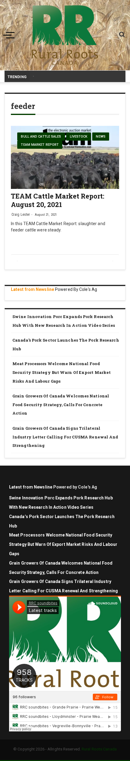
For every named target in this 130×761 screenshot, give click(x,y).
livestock (79, 137)
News (100, 137)
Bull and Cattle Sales (41, 137)
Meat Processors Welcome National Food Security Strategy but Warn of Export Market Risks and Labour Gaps (61, 372)
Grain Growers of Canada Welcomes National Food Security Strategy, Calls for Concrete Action (60, 404)
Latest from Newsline (32, 289)
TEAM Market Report (40, 145)
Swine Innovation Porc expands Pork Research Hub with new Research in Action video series (63, 321)
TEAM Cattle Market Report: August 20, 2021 (58, 200)
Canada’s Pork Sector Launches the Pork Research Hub (65, 344)
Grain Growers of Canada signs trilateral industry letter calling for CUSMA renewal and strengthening (65, 436)
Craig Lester (20, 214)
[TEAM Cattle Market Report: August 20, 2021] (65, 157)
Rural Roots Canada (99, 749)
